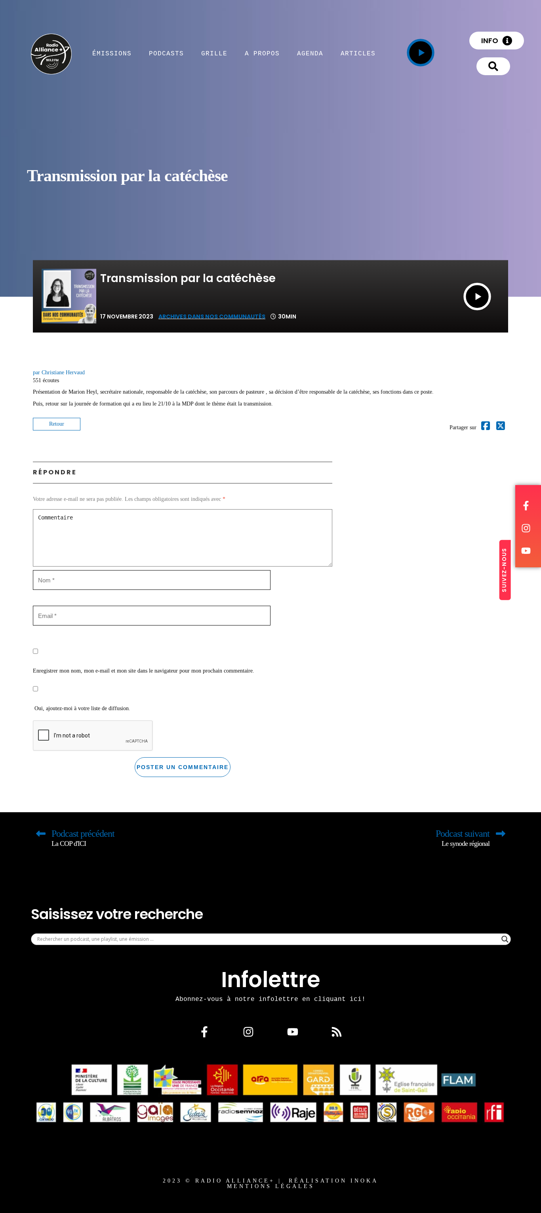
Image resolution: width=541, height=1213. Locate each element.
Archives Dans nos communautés (211, 316)
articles (358, 53)
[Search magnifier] (505, 939)
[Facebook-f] (204, 1031)
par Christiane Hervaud (59, 372)
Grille (214, 53)
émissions (111, 53)
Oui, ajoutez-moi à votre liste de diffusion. (81, 708)
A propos (262, 53)
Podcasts (166, 53)
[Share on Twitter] (500, 427)
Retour (56, 424)
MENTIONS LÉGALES (270, 1186)
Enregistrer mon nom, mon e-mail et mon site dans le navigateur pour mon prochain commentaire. (143, 671)
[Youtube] (292, 1031)
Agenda (310, 53)
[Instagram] (248, 1031)
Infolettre (270, 980)
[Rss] (336, 1031)
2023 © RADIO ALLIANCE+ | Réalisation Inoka (270, 1181)
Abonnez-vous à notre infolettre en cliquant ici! (270, 999)
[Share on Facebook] (485, 427)
